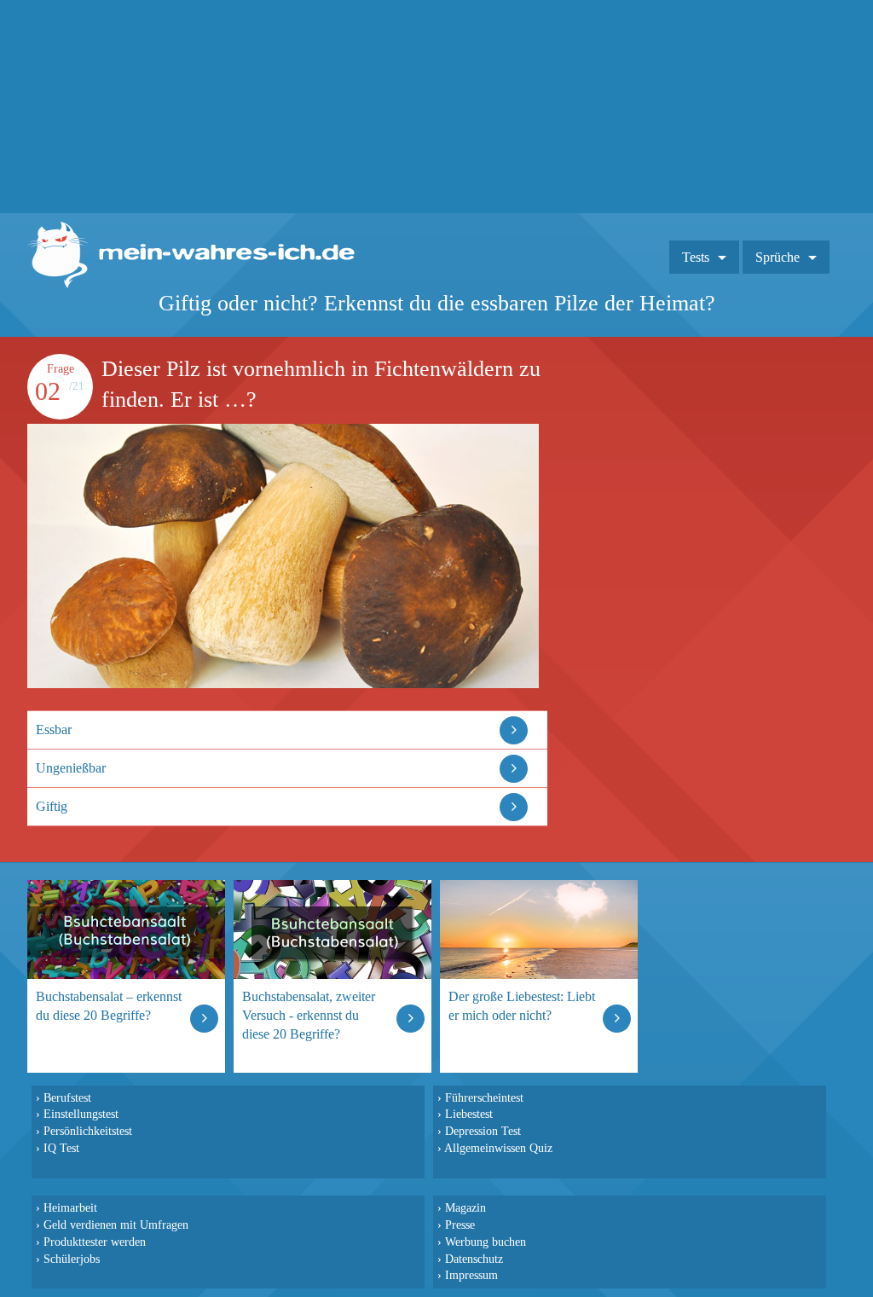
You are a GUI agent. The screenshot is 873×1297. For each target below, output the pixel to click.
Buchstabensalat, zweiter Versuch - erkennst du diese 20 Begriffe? (308, 1015)
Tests (695, 257)
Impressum (471, 1275)
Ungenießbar (71, 768)
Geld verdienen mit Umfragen (115, 1224)
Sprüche (777, 257)
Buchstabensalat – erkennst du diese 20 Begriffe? (109, 1005)
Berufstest (67, 1097)
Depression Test (483, 1131)
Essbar (54, 729)
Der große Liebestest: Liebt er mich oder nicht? (521, 1005)
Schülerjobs (71, 1258)
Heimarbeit (70, 1207)
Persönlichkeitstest (87, 1131)
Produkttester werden (94, 1241)
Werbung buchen (485, 1241)
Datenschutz (474, 1258)
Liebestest (469, 1113)
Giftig (51, 806)
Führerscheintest (484, 1097)
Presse (460, 1224)
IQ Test (61, 1148)
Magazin (465, 1207)
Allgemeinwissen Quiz (498, 1148)
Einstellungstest (81, 1113)
